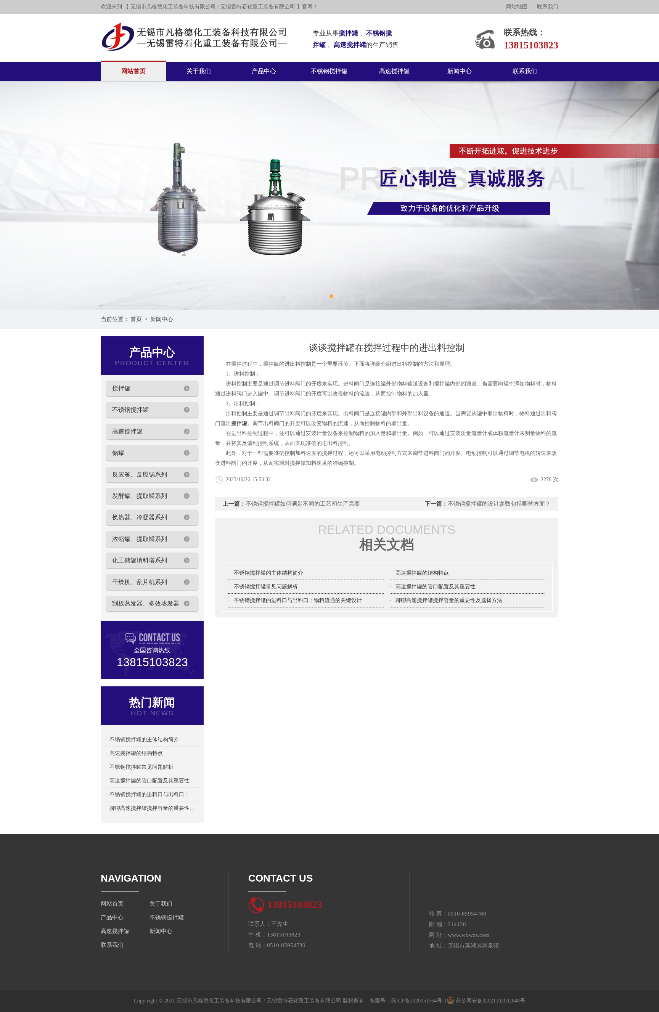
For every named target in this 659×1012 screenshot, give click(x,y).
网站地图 (516, 7)
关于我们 (198, 71)
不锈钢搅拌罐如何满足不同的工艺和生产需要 (303, 504)
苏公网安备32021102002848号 (489, 1001)
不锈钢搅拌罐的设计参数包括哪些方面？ (499, 504)
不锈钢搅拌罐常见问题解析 (266, 587)
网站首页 (133, 71)
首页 (136, 319)
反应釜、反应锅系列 (139, 474)
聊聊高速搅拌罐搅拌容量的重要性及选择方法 (448, 600)
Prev (13, 195)
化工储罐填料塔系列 (139, 560)
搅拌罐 (121, 388)
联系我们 (547, 7)
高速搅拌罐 (394, 71)
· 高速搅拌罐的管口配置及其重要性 (148, 781)
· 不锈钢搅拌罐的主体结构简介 (142, 739)
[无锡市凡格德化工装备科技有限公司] (329, 195)
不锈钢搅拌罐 (329, 71)
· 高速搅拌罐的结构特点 (134, 753)
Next (645, 195)
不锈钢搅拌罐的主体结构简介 (268, 573)
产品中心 (264, 71)
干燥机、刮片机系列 (139, 582)
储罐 (118, 453)
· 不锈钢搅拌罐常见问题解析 (140, 767)
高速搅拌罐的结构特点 (422, 573)
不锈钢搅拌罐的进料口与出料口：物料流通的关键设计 (298, 600)
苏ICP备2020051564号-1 (419, 1001)
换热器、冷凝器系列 (139, 517)
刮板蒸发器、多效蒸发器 (145, 603)
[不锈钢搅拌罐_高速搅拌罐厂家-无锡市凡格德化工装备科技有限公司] (195, 16)
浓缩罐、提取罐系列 (139, 539)
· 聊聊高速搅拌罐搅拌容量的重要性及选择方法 (152, 808)
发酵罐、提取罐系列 (139, 496)
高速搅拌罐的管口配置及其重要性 (435, 587)
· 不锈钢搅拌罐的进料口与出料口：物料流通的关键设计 (152, 794)
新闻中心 (459, 71)
